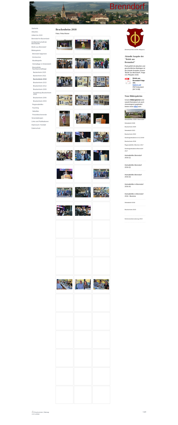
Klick (136, 106)
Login (144, 412)
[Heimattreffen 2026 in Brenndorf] (135, 113)
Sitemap (46, 412)
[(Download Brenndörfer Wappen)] (135, 38)
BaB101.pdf (137, 85)
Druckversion (38, 412)
